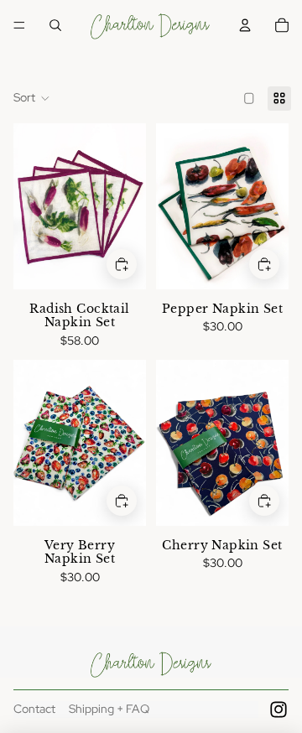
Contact (34, 708)
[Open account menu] (244, 25)
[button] (31, 98)
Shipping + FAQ (109, 708)
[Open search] (55, 25)
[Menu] (19, 25)
